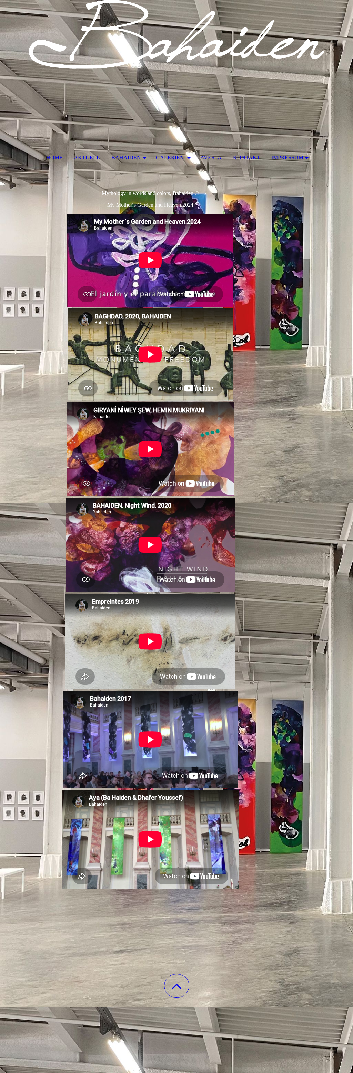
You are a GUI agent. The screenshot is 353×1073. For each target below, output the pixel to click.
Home (54, 157)
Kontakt (246, 157)
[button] (176, 986)
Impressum (287, 157)
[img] (176, 34)
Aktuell (87, 157)
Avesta (211, 157)
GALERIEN (170, 157)
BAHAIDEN (126, 157)
